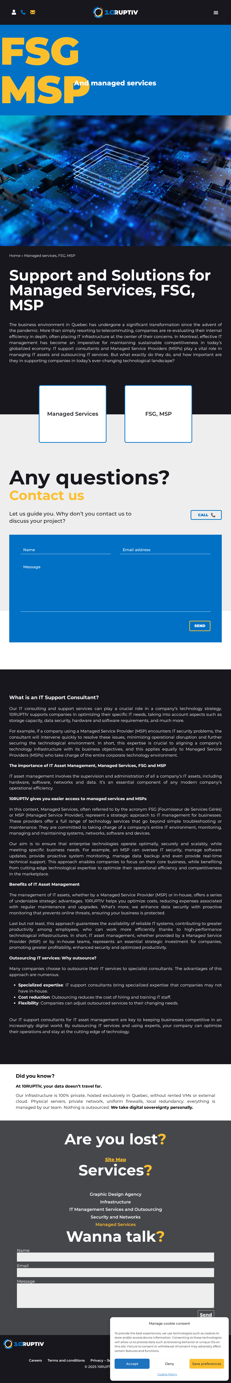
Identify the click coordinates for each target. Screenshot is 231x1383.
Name (23, 1250)
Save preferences (206, 1364)
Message (26, 1281)
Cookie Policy (167, 1374)
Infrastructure (115, 1202)
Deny (169, 1364)
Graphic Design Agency (115, 1194)
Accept (132, 1364)
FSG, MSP (158, 413)
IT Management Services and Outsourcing (115, 1209)
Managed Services (72, 413)
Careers (35, 1360)
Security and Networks (116, 1217)
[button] (216, 12)
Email (23, 1266)
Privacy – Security (105, 1360)
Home (15, 255)
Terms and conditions (66, 1360)
